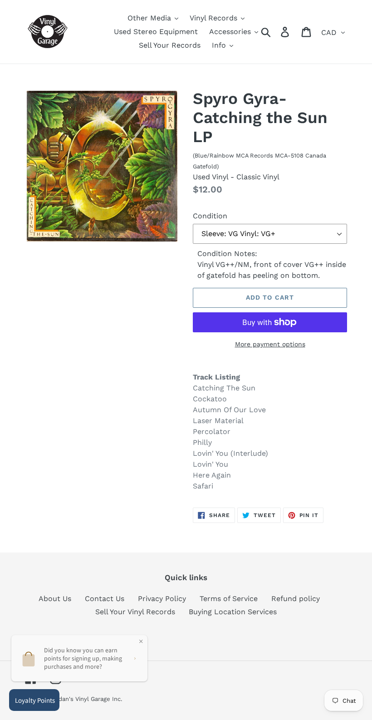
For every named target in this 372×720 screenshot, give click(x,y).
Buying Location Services (233, 611)
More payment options (270, 344)
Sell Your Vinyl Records (135, 611)
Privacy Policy (162, 598)
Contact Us (104, 598)
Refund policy (295, 598)
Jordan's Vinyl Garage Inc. (85, 698)
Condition (210, 216)
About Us (55, 598)
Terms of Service (229, 598)
